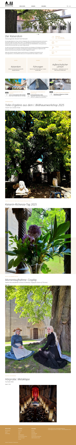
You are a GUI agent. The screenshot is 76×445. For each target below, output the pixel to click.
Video (19, 433)
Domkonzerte (33, 434)
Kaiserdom (20, 430)
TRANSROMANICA (21, 434)
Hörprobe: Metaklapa (17, 379)
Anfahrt (6, 432)
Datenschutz (16, 442)
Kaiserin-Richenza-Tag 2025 (21, 204)
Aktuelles (32, 430)
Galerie (19, 432)
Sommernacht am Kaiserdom (36, 436)
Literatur (19, 439)
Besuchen (22, 6)
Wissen (33, 6)
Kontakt (6, 442)
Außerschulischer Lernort (35, 437)
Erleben (43, 6)
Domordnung (7, 433)
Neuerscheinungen (21, 437)
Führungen (33, 432)
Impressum (11, 442)
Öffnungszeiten (7, 430)
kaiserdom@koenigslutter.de (60, 428)
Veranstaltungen (34, 433)
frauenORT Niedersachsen (22, 436)
